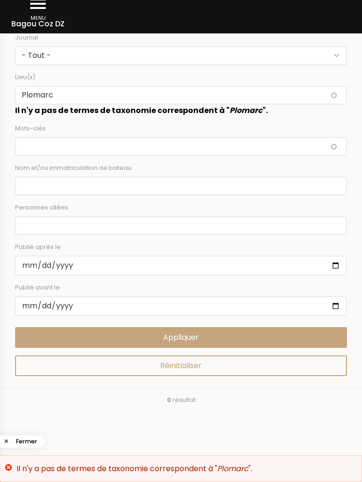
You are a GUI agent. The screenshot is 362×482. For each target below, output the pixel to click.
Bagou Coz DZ (38, 23)
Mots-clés (30, 128)
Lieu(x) (25, 76)
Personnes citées (41, 207)
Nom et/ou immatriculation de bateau (73, 167)
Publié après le (38, 246)
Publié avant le (37, 287)
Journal (26, 37)
